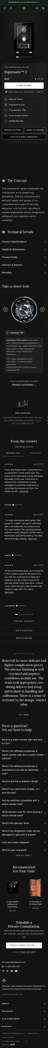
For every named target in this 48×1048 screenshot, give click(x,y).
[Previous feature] (5, 309)
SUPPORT (24, 1026)
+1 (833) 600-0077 (27, 952)
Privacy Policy (33, 1033)
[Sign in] (37, 8)
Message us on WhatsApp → (25, 2)
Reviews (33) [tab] (13, 453)
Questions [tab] (35, 453)
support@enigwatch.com (15, 962)
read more (23, 491)
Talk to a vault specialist (24, 137)
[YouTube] (16, 971)
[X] (7, 971)
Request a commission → (24, 384)
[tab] (16, 614)
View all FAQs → (24, 855)
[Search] (11, 8)
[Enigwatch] (24, 8)
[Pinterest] (12, 971)
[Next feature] (42, 309)
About (24, 1003)
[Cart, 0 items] (43, 8)
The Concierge (24, 1018)
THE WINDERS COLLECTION (16, 67)
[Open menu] (5, 8)
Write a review (24, 638)
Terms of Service (8, 1037)
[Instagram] (3, 971)
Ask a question (24, 630)
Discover (24, 1011)
